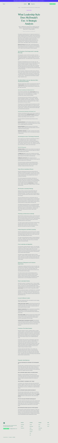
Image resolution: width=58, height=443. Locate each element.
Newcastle (31, 429)
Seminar (22, 426)
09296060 (14, 437)
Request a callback (6, 428)
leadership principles (31, 182)
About (39, 424)
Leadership (22, 424)
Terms (48, 426)
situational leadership (21, 84)
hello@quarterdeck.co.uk (13, 428)
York (30, 433)
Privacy (48, 424)
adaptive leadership (20, 287)
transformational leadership (30, 114)
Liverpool (31, 431)
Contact (40, 429)
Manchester (31, 426)
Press (39, 426)
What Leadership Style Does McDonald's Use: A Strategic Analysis (30, 7)
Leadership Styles (29, 10)
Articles (19, 7)
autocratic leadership (32, 91)
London (31, 424)
